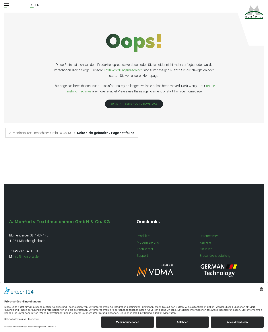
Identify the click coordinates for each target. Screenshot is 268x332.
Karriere (205, 242)
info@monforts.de (26, 256)
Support (142, 255)
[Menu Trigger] (6, 5)
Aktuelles (205, 249)
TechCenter (145, 249)
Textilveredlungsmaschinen (123, 70)
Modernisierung (148, 242)
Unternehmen (209, 236)
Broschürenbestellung (214, 255)
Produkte (143, 236)
